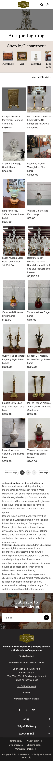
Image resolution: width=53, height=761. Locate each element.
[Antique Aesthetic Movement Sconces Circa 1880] (14, 99)
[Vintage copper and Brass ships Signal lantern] (39, 433)
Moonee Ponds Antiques (31, 754)
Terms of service (15, 745)
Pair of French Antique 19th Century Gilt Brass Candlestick (39, 406)
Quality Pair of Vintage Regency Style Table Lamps (14, 359)
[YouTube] (33, 710)
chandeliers (7, 578)
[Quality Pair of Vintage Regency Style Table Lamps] (14, 338)
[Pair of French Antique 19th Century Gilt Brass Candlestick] (39, 386)
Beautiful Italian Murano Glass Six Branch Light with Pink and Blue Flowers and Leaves (38, 265)
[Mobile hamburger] (5, 5)
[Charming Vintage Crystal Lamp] (14, 146)
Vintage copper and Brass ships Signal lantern (37, 454)
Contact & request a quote (26, 699)
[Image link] (26, 638)
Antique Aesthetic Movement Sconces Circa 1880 (12, 120)
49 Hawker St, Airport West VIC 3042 (26, 662)
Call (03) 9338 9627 (26, 686)
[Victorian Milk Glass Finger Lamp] (14, 295)
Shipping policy (34, 745)
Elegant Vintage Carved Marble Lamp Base (13, 454)
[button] (48, 5)
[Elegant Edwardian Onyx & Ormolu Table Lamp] (14, 386)
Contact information (24, 749)
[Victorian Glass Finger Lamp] (39, 295)
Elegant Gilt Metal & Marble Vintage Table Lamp (38, 359)
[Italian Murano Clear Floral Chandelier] (14, 241)
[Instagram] (26, 710)
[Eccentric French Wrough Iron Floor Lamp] (39, 146)
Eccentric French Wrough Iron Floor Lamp (36, 167)
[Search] (41, 5)
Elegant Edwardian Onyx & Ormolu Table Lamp (13, 406)
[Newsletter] (46, 617)
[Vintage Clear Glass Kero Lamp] (39, 193)
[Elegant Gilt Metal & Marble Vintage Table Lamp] (39, 338)
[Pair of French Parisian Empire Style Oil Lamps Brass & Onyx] (39, 99)
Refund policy (15, 741)
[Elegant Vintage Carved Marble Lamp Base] (14, 433)
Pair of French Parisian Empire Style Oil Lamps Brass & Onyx (39, 120)
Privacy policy (32, 741)
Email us (26, 692)
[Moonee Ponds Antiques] (23, 4)
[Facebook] (20, 710)
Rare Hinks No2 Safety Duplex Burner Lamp (13, 214)
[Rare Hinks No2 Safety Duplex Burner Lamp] (14, 193)
